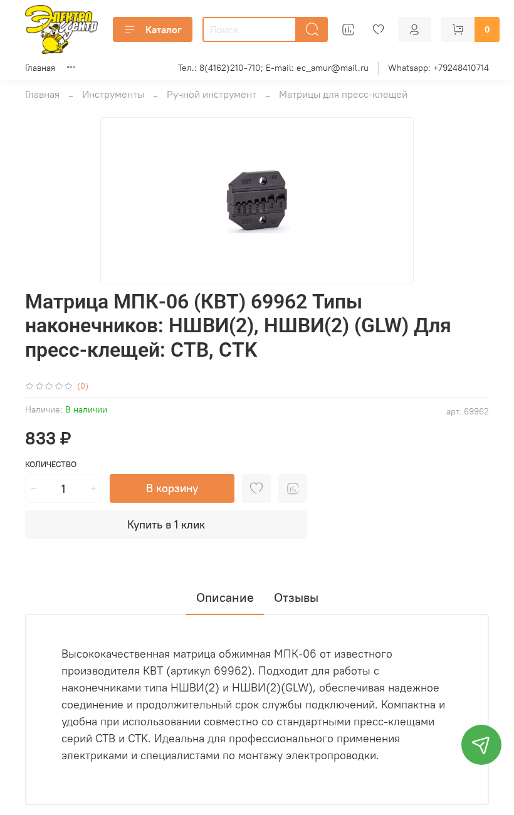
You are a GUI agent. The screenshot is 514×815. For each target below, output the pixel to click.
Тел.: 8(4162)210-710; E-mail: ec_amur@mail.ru (273, 67)
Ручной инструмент (211, 94)
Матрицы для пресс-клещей (343, 94)
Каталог (163, 29)
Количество (50, 464)
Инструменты (113, 94)
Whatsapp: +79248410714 (438, 67)
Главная (40, 67)
